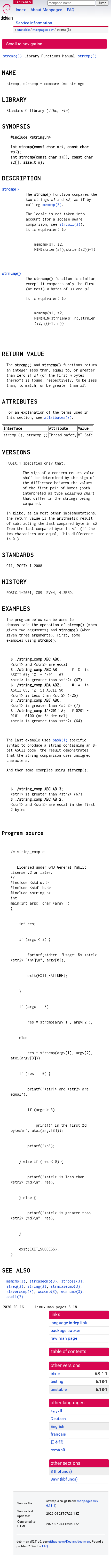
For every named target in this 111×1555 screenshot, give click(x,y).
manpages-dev (43, 30)
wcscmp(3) (47, 1291)
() (10, 189)
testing (57, 1381)
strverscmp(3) (20, 1291)
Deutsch (58, 1418)
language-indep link (69, 1322)
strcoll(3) (70, 224)
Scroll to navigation (24, 43)
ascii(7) (14, 1296)
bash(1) (60, 740)
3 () (61, 1471)
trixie (55, 1373)
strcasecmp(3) (43, 1281)
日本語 (57, 1442)
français (58, 1434)
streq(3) (14, 1286)
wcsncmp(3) (71, 1291)
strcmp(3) (12, 56)
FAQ (70, 9)
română (58, 1449)
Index (21, 9)
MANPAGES (23, 2)
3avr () (64, 1479)
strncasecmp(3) (65, 1286)
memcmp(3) (52, 204)
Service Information (34, 22)
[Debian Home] (6, 10)
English (57, 1426)
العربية (56, 1410)
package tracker (65, 1330)
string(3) (36, 1286)
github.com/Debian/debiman (69, 1541)
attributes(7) (58, 417)
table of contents (68, 1351)
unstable (23, 30)
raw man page (64, 1338)
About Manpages (46, 9)
